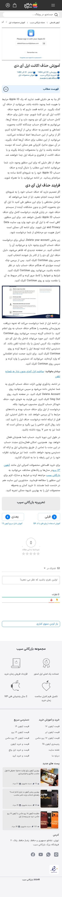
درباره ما (55, 756)
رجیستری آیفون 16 (50, 744)
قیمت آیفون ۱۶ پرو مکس (17, 738)
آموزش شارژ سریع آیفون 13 (12, 523)
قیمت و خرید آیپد (20, 756)
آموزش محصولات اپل (17, 22)
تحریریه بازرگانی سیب (48, 75)
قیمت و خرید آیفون (20, 744)
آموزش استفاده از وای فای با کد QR (46, 523)
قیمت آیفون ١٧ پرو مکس (47, 738)
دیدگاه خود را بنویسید (48, 78)
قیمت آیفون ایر (52, 732)
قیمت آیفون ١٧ (52, 726)
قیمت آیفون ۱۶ (22, 726)
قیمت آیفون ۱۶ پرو (20, 732)
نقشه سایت (54, 750)
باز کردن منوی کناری (47, 624)
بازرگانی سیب (53, 475)
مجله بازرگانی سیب (37, 22)
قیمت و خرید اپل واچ (19, 750)
